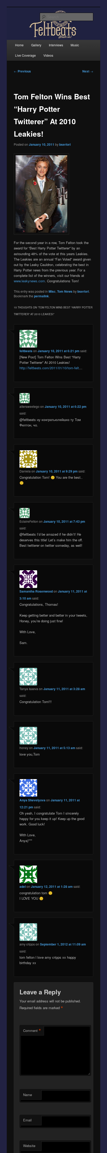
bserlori (65, 144)
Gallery (36, 45)
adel (22, 886)
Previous (22, 71)
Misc (52, 291)
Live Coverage (25, 55)
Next (87, 71)
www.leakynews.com (29, 280)
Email (27, 1120)
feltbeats (25, 351)
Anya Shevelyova (32, 800)
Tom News (64, 291)
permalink (41, 296)
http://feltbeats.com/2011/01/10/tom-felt (49, 367)
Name (27, 1094)
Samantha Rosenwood (36, 591)
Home (19, 45)
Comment (32, 1030)
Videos (48, 55)
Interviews (56, 45)
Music (75, 45)
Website (29, 1145)
